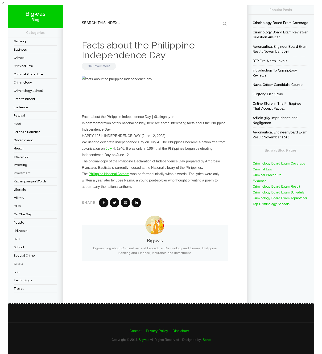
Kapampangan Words (30, 181)
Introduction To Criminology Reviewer (275, 72)
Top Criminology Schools (271, 204)
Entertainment (24, 99)
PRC (17, 239)
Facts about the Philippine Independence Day (138, 50)
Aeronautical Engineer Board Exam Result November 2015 (280, 49)
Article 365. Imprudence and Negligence (275, 120)
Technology (23, 280)
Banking (20, 41)
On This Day (23, 214)
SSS (16, 272)
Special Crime (24, 255)
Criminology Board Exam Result (276, 186)
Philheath (21, 231)
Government (23, 140)
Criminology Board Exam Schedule (279, 192)
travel (19, 288)
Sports (18, 264)
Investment (22, 173)
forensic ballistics (27, 132)
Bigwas (144, 340)
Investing (20, 165)
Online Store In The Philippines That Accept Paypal (277, 106)
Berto (207, 340)
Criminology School (28, 91)
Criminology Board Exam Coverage (280, 23)
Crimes (19, 58)
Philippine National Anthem (109, 174)
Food (17, 123)
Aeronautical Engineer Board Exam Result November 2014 (280, 134)
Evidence (21, 107)
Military (19, 198)
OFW (17, 206)
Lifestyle (20, 189)
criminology (23, 82)
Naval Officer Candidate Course (278, 85)
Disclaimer (181, 331)
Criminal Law (23, 66)
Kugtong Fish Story (268, 94)
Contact (135, 331)
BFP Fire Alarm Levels (270, 61)
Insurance (21, 156)
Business (20, 49)
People (19, 222)
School (19, 247)
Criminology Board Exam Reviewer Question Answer (280, 34)
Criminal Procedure (28, 74)
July (108, 148)
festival (19, 115)
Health (19, 148)
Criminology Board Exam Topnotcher (280, 198)
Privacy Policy (157, 331)
